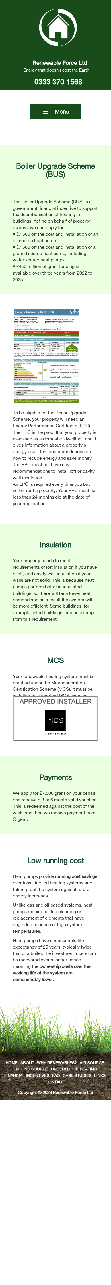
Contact (55, 1082)
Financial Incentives (26, 1075)
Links (100, 1075)
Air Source (92, 1062)
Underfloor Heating (74, 1069)
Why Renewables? (57, 1062)
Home (12, 1062)
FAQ (56, 1075)
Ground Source (30, 1069)
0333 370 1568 (58, 82)
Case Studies (77, 1075)
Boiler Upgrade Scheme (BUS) (52, 201)
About (27, 1062)
